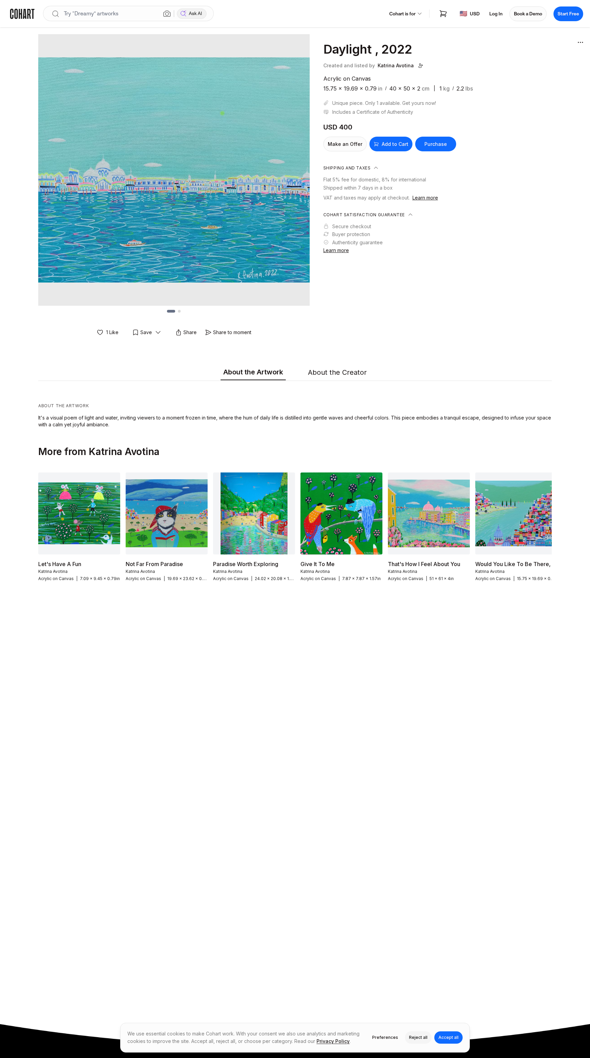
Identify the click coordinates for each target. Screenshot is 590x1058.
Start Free (568, 14)
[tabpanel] (295, 406)
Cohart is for (402, 14)
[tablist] (295, 373)
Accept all (448, 1037)
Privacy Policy (333, 1041)
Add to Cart (395, 144)
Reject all (418, 1037)
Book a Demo (528, 14)
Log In (496, 14)
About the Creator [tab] (337, 372)
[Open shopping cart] (443, 13)
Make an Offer (345, 144)
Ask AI (195, 13)
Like (112, 332)
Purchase (435, 144)
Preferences (385, 1037)
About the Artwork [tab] (253, 372)
